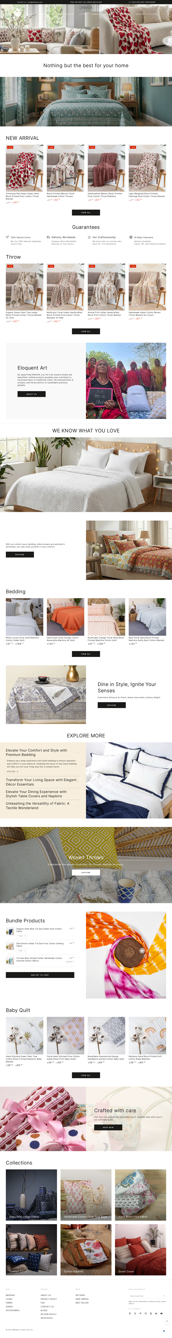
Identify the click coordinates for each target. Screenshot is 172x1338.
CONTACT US (47, 1306)
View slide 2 (89, 49)
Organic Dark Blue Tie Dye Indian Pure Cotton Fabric (39, 930)
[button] (7, 7)
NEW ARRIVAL (82, 1299)
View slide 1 (82, 49)
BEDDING (10, 1295)
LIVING (9, 1299)
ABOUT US (31, 394)
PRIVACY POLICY (49, 1299)
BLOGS (44, 1310)
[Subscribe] (164, 1295)
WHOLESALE (47, 1318)
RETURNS (80, 1295)
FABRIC (9, 1303)
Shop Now (108, 1127)
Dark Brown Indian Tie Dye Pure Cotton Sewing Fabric (40, 944)
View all (86, 213)
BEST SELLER (82, 1303)
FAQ (42, 1303)
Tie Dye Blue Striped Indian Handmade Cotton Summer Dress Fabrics (39, 959)
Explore (19, 555)
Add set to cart (40, 975)
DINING (9, 1306)
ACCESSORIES (13, 1310)
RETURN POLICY (49, 1314)
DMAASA (15, 1330)
